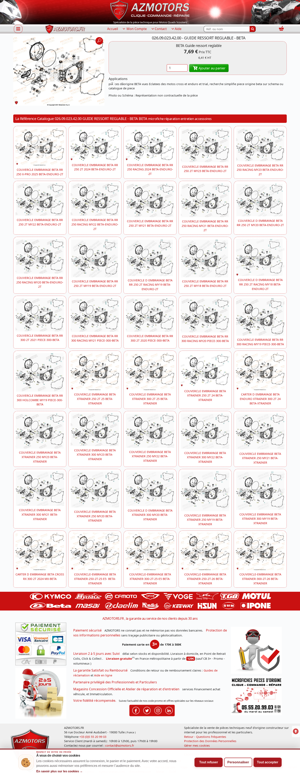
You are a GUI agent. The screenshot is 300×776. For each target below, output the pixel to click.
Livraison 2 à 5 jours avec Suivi (96, 653)
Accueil (112, 29)
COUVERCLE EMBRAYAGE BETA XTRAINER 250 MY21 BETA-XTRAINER (260, 458)
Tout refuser (208, 762)
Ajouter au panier (212, 68)
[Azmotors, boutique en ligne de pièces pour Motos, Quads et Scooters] (150, 10)
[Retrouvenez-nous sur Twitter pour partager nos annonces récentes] (147, 710)
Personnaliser (238, 762)
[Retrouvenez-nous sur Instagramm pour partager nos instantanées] (158, 710)
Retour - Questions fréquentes (205, 737)
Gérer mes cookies (197, 745)
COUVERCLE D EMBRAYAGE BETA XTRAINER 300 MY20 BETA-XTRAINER (150, 514)
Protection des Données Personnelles (210, 741)
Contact (161, 29)
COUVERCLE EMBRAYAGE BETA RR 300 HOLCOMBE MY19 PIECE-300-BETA (40, 400)
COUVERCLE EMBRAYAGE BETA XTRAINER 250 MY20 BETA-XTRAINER (95, 516)
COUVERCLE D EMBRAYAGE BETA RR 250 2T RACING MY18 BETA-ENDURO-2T (260, 284)
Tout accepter (267, 762)
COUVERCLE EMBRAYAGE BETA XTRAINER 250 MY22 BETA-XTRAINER (150, 456)
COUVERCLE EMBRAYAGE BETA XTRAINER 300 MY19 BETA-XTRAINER (260, 518)
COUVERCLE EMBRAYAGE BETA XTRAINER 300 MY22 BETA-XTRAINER (205, 457)
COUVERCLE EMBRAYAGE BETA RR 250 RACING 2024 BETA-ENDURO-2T (150, 169)
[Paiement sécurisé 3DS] (42, 645)
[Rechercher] (253, 29)
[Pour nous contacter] (258, 696)
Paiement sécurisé (87, 630)
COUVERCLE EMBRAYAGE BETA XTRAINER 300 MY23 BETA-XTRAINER (95, 454)
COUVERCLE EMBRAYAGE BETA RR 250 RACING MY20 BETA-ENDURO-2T (39, 282)
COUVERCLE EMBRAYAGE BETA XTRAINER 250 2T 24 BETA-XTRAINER (205, 395)
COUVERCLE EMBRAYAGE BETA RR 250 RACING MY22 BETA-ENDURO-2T (94, 224)
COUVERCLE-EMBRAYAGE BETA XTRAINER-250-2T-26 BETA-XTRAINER (205, 578)
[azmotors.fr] (65, 29)
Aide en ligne (103, 675)
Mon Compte (136, 29)
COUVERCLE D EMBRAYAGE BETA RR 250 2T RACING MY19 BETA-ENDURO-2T (150, 284)
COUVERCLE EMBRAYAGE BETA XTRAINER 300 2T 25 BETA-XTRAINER (150, 398)
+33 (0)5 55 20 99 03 (92, 737)
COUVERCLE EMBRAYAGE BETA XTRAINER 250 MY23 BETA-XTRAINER (40, 457)
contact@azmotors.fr (119, 745)
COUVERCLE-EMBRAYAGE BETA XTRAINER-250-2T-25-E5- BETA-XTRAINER (95, 578)
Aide (178, 29)
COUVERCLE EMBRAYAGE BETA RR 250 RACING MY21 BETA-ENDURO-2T (205, 225)
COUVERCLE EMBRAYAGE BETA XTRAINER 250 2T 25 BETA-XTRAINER (95, 398)
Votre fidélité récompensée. (94, 700)
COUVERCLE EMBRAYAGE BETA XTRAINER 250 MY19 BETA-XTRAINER (205, 519)
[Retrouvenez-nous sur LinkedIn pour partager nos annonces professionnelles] (169, 710)
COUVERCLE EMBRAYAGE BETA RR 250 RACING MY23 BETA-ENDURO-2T (260, 169)
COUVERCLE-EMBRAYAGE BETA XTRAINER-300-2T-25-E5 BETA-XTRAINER (150, 578)
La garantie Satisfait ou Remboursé (100, 670)
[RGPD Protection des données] (258, 651)
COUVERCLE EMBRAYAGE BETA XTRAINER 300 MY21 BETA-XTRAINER (40, 514)
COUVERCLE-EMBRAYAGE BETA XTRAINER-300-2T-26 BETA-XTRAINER (260, 578)
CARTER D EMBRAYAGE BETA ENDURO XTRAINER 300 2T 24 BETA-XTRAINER (260, 398)
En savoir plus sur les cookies (59, 771)
